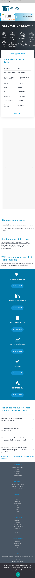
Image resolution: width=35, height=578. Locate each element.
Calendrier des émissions (17, 484)
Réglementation (17, 471)
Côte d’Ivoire (17, 501)
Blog (17, 547)
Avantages (17, 469)
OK (18, 574)
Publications (17, 473)
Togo (17, 511)
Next (17, 17)
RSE (17, 530)
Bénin (17, 497)
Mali (17, 505)
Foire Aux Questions (17, 543)
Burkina (17, 499)
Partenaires (17, 528)
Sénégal (17, 509)
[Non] (33, 570)
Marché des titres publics (17, 467)
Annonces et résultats (17, 486)
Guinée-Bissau (17, 503)
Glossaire (17, 541)
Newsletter (17, 545)
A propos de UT (17, 520)
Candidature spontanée (17, 526)
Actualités (17, 522)
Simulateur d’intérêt (17, 488)
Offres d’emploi (17, 524)
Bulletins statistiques (17, 475)
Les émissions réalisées (28, 15)
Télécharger (17, 286)
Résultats (12, 19)
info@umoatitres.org (18, 561)
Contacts (17, 532)
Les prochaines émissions (27, 16)
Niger (17, 507)
